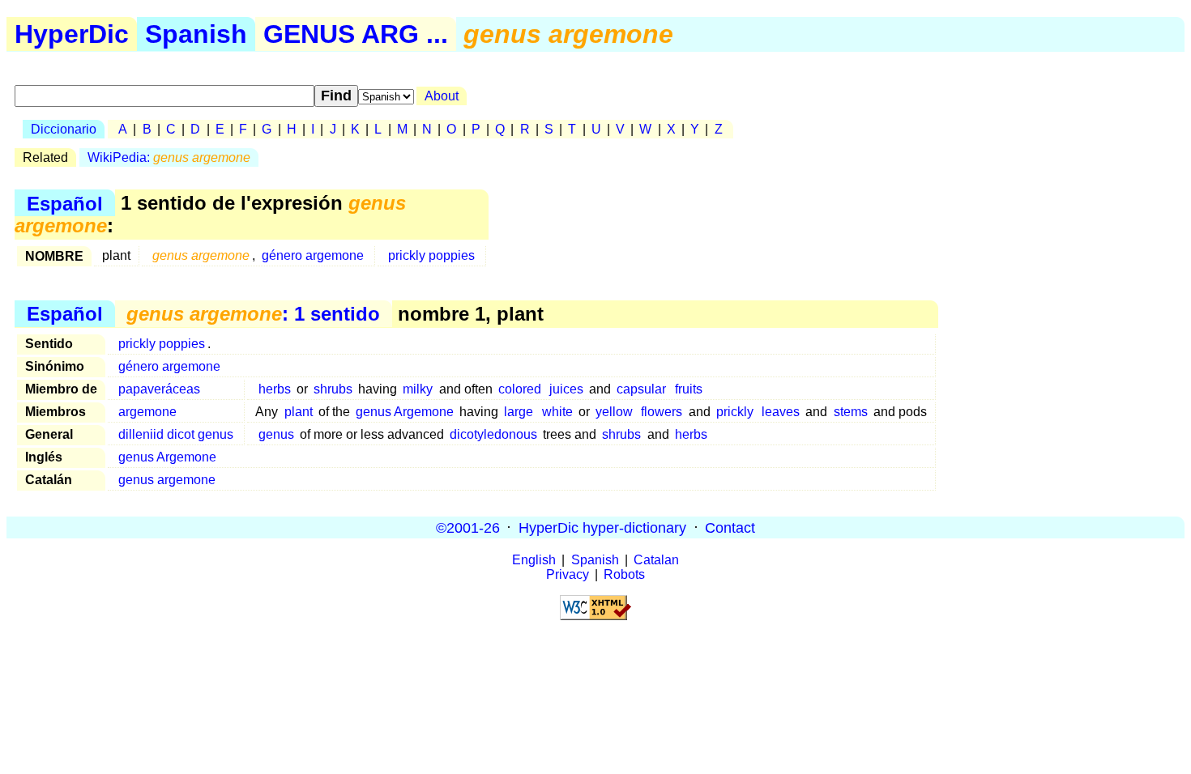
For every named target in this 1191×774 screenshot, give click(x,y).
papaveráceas (159, 389)
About (442, 96)
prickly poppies (431, 255)
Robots (624, 574)
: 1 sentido (253, 314)
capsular (641, 389)
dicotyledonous (493, 434)
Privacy (567, 574)
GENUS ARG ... (355, 34)
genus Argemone (405, 412)
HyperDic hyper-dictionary (602, 527)
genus (276, 434)
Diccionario (63, 129)
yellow (614, 412)
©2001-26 (468, 527)
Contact (730, 527)
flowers (661, 412)
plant (298, 412)
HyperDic (72, 34)
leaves (781, 412)
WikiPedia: (169, 157)
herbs (274, 389)
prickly (734, 412)
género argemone (313, 255)
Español (65, 203)
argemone (147, 412)
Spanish (196, 34)
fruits (688, 389)
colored (519, 389)
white (557, 412)
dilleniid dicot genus (175, 434)
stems (851, 412)
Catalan (656, 560)
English (534, 560)
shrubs (333, 389)
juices (566, 389)
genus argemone (167, 480)
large (518, 412)
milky (418, 389)
